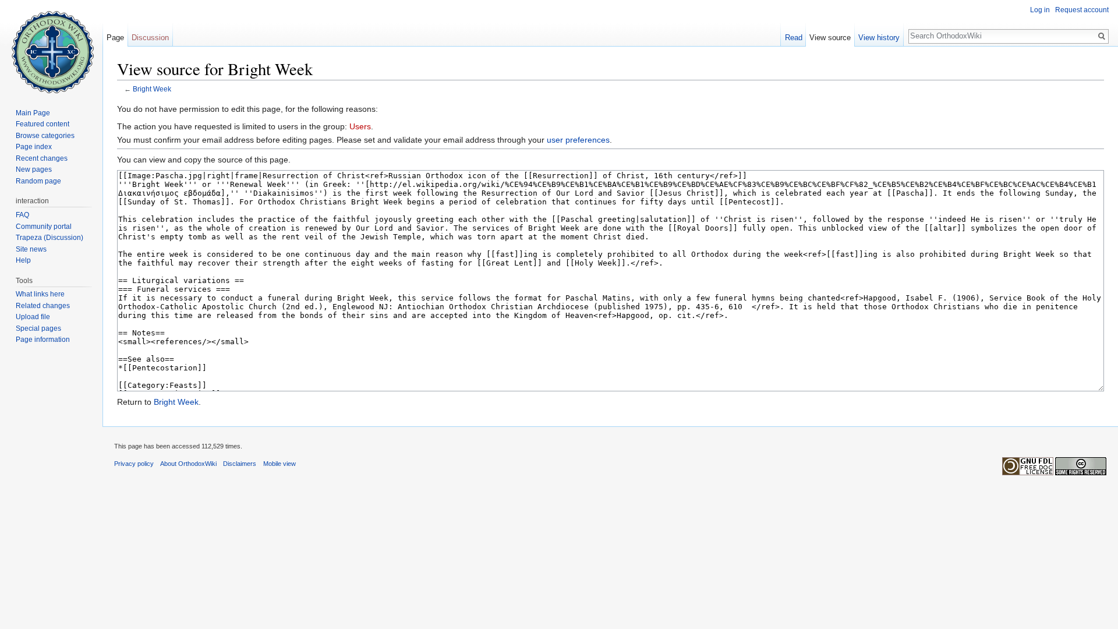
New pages (34, 169)
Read (793, 37)
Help (23, 260)
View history (879, 37)
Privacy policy (134, 463)
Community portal (44, 226)
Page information (43, 339)
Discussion (150, 37)
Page (115, 37)
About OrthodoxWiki (188, 463)
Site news (31, 249)
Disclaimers (239, 463)
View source (830, 37)
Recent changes (42, 158)
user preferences (578, 139)
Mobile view (279, 463)
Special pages (38, 328)
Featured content (42, 124)
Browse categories (45, 136)
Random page (38, 181)
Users (360, 126)
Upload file (33, 317)
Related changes (43, 306)
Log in (1040, 10)
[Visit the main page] (51, 46)
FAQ (22, 215)
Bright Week (152, 89)
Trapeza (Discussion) (49, 238)
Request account (1082, 10)
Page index (34, 147)
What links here (40, 294)
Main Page (33, 113)
